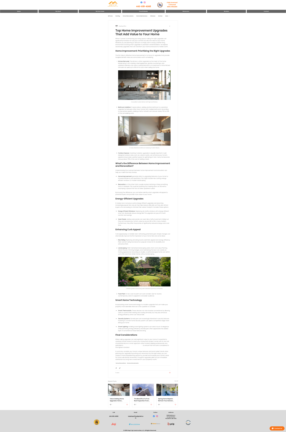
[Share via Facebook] (116, 368)
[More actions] (170, 26)
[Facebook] (141, 2)
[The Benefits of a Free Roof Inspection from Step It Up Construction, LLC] (143, 390)
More (166, 16)
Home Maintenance (141, 16)
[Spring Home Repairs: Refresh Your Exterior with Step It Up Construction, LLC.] (167, 390)
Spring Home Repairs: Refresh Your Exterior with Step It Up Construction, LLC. (165, 400)
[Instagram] (144, 2)
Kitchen (160, 16)
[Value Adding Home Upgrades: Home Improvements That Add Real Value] (119, 390)
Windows (152, 16)
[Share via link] (120, 368)
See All (176, 381)
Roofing (118, 16)
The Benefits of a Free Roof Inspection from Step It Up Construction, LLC (142, 400)
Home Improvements (133, 363)
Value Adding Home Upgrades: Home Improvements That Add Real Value (118, 400)
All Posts (110, 16)
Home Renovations (128, 16)
